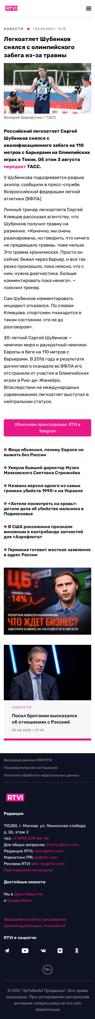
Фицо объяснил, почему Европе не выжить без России (44, 452)
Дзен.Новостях (28, 894)
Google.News (19, 900)
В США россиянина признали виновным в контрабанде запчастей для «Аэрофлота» (43, 531)
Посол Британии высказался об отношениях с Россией (44, 719)
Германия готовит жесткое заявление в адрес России (47, 552)
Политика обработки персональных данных (42, 775)
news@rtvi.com (48, 851)
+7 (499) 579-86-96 (30, 838)
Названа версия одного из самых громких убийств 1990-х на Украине (43, 488)
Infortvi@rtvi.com (62, 844)
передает (15, 166)
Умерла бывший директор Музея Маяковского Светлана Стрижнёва (42, 470)
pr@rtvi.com (45, 857)
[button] (89, 8)
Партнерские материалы (28, 870)
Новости (14, 29)
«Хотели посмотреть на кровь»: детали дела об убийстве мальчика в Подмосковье (44, 508)
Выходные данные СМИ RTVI (28, 760)
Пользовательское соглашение (31, 768)
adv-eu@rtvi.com (48, 863)
